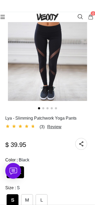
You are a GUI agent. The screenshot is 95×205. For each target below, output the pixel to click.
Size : (12, 188)
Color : (17, 160)
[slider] (21, 126)
